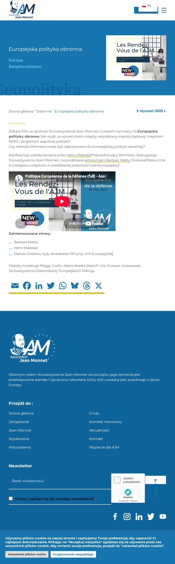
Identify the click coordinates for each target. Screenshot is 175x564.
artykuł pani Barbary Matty (107, 160)
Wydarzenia (19, 439)
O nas (94, 413)
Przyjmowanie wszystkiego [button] (73, 554)
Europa (16, 60)
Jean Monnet (20, 430)
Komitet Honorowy (105, 422)
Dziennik (44, 111)
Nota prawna (20, 447)
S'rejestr (155, 481)
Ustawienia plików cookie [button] (27, 554)
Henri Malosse (79, 155)
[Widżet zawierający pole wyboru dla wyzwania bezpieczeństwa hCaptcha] (128, 488)
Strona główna (21, 111)
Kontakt (96, 439)
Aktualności (99, 430)
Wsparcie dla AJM (104, 447)
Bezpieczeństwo (25, 66)
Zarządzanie (19, 422)
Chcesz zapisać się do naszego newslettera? (54, 499)
